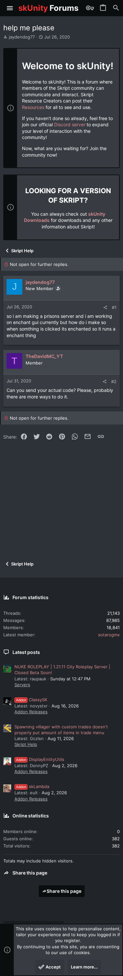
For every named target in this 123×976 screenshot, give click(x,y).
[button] (10, 8)
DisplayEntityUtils (40, 759)
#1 (114, 307)
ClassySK (31, 699)
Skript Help (25, 744)
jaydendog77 (22, 36)
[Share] (105, 307)
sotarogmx (109, 634)
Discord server (69, 124)
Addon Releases (31, 711)
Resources (33, 107)
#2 (113, 381)
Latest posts (26, 652)
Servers (22, 684)
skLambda (32, 786)
